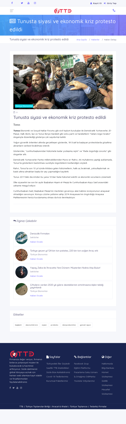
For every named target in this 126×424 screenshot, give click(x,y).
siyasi (44, 325)
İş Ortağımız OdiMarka (84, 376)
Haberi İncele (36, 241)
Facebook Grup (81, 363)
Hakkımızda (107, 363)
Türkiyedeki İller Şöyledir (58, 363)
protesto (54, 325)
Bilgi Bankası (108, 368)
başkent (18, 325)
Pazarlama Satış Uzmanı (86, 372)
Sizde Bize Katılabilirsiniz (58, 372)
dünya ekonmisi (69, 325)
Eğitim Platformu (82, 368)
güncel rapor (85, 325)
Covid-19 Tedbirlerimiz (57, 376)
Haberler (95, 39)
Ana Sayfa (82, 39)
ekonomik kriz (32, 325)
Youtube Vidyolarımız (84, 380)
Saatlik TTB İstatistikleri (57, 368)
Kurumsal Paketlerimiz (57, 380)
